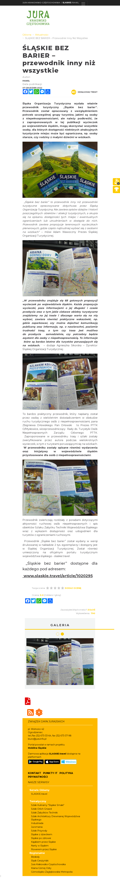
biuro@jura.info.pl (37, 738)
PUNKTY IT (50, 773)
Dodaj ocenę (73, 588)
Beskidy (35, 856)
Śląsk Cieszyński (39, 860)
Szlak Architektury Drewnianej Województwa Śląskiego (55, 818)
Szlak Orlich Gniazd (41, 808)
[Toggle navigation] (83, 4)
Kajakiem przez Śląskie (43, 842)
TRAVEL (70, 2)
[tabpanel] (82, 662)
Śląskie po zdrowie (41, 838)
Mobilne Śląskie (37, 748)
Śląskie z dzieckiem (41, 834)
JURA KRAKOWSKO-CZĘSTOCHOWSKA (41, 2)
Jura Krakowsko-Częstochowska (48, 864)
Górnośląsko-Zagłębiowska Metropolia (51, 871)
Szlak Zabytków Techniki (44, 812)
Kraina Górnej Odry (41, 868)
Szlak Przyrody (39, 830)
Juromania (36, 827)
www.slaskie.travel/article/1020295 (57, 576)
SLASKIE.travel (39, 794)
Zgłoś (91, 609)
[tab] (57, 634)
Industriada (37, 823)
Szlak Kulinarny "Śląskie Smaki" (47, 805)
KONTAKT (34, 773)
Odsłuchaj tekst (88, 92)
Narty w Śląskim (40, 845)
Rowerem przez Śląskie (44, 849)
